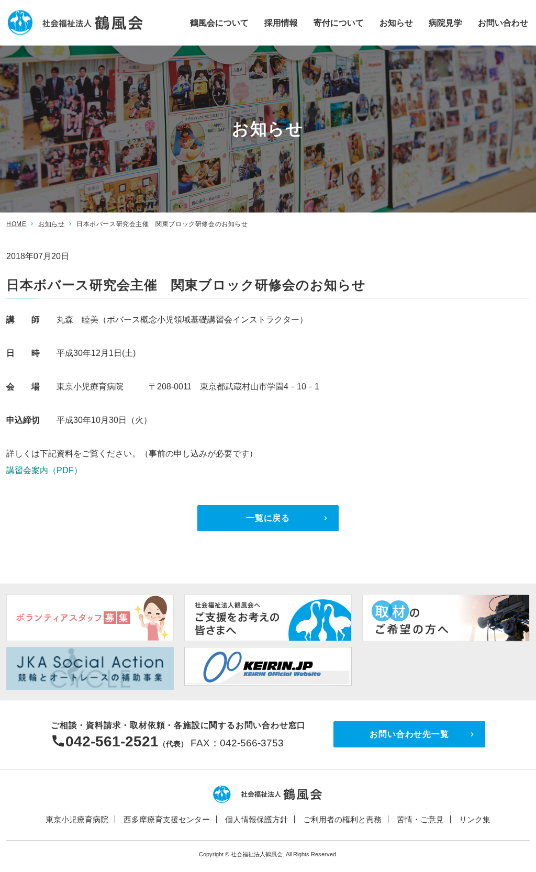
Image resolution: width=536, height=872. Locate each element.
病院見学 (445, 22)
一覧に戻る (268, 517)
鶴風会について (219, 22)
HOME (16, 224)
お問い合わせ (503, 22)
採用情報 (281, 22)
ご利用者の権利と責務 (342, 819)
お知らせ (396, 22)
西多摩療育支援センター (167, 819)
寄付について (339, 22)
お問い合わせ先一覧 (409, 734)
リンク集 (474, 819)
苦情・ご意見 (420, 819)
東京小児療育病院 (77, 819)
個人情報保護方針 (256, 819)
